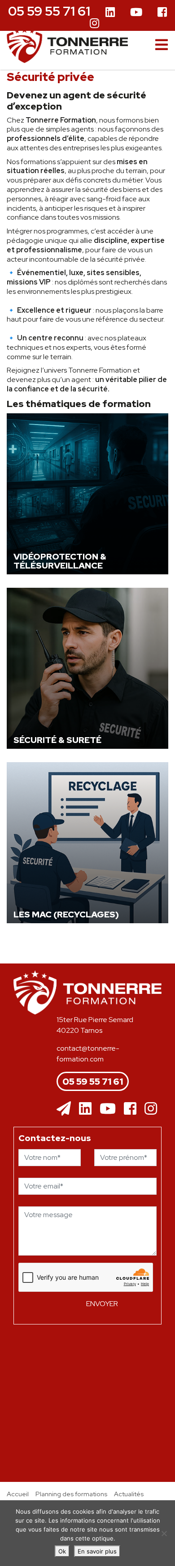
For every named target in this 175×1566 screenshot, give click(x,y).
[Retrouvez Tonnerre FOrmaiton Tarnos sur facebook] (130, 1109)
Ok (62, 1551)
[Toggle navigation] (161, 45)
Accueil (18, 1494)
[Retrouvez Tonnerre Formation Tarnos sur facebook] (162, 12)
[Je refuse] (163, 1533)
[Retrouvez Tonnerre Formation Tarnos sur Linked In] (110, 12)
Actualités (129, 1494)
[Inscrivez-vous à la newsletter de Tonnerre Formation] (64, 1109)
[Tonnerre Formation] (67, 45)
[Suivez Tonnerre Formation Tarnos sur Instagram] (94, 22)
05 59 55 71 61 (49, 11)
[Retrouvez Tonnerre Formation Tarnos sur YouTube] (136, 12)
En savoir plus (97, 1551)
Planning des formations (71, 1494)
